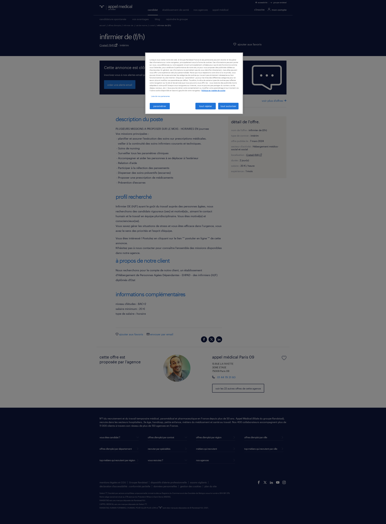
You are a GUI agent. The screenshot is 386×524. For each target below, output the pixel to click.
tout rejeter (205, 106)
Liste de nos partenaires (160, 96)
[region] (194, 83)
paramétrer (159, 106)
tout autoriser (228, 106)
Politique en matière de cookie (213, 90)
